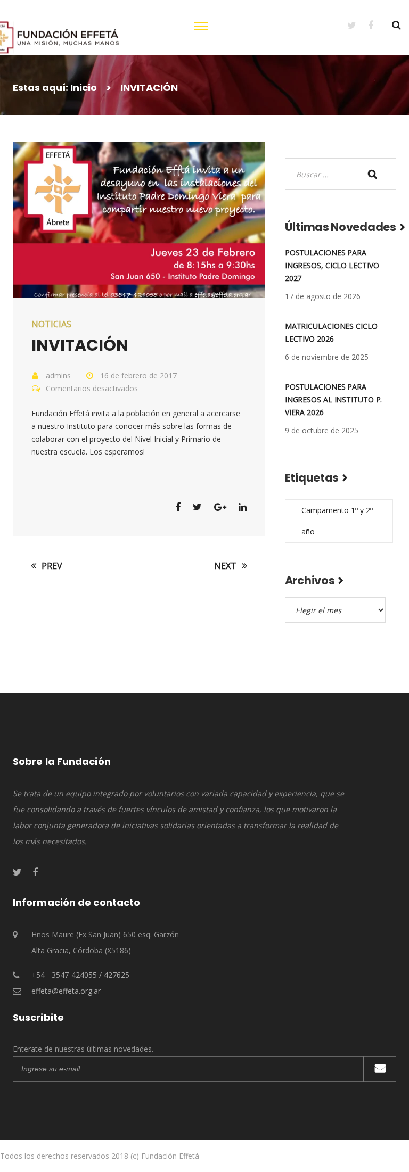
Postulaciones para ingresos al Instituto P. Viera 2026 (333, 399)
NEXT (226, 566)
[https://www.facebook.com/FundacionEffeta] (364, 25)
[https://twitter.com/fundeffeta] (346, 25)
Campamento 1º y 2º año (337, 521)
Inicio (83, 87)
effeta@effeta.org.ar (66, 991)
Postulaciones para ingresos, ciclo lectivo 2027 (332, 265)
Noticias (51, 324)
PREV (50, 566)
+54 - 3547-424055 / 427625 (80, 975)
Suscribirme (379, 1069)
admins (58, 375)
